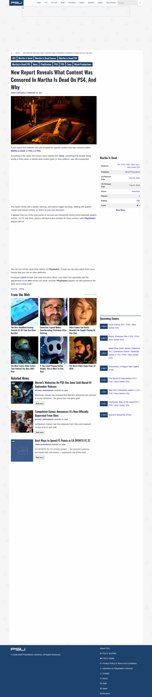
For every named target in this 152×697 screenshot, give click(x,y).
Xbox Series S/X (133, 167)
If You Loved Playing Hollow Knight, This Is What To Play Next (51, 368)
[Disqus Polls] (53, 493)
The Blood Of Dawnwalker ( (121, 378)
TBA (138, 201)
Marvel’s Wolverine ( (118, 415)
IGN (22, 289)
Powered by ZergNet (90, 294)
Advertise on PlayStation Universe (117, 668)
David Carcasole (18, 93)
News (63, 2)
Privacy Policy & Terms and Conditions (119, 663)
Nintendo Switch (122, 351)
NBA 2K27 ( (114, 390)
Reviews (91, 2)
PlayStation (46, 64)
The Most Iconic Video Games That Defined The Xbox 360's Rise (23, 368)
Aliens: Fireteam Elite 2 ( (119, 336)
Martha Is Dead (18, 151)
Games (100, 2)
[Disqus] (54, 551)
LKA (14, 58)
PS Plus (54, 2)
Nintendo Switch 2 (127, 390)
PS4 (56, 64)
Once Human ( (115, 324)
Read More (120, 210)
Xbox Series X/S (116, 340)
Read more (39, 403)
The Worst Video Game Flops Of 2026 (82, 367)
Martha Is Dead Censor (45, 58)
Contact (105, 673)
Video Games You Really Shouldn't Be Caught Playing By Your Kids (82, 330)
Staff (104, 683)
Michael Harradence (44, 390)
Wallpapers (111, 2)
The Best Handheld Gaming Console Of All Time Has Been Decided (23, 330)
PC (119, 165)
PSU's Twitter (108, 658)
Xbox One (135, 165)
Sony (69, 64)
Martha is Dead (25, 58)
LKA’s (23, 277)
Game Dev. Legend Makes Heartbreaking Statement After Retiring (53, 330)
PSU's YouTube (109, 653)
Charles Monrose (43, 444)
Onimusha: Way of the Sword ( (122, 402)
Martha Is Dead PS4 (68, 58)
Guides (81, 2)
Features (72, 2)
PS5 (46, 2)
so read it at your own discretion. (50, 210)
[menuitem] (39, 2)
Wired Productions (82, 64)
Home (39, 2)
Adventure (136, 191)
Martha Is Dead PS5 (21, 64)
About (105, 678)
